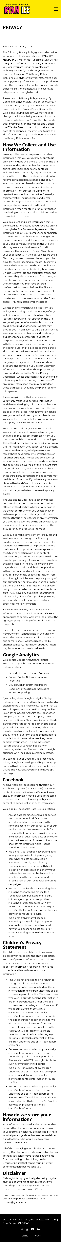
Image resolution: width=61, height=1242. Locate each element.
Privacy (36, 1235)
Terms (24, 1235)
